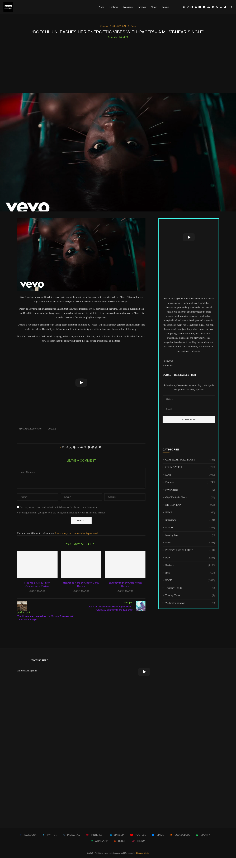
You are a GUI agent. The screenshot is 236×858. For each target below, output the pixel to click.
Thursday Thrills (190, 588)
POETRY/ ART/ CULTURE (190, 550)
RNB (190, 573)
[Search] (231, 7)
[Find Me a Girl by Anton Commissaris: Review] (37, 564)
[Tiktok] (225, 7)
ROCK (190, 580)
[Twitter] (184, 7)
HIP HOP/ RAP (190, 505)
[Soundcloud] (208, 7)
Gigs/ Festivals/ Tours (190, 497)
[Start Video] (81, 382)
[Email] (204, 7)
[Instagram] (188, 7)
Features (114, 7)
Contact (165, 7)
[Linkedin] (196, 7)
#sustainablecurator (30, 429)
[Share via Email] (100, 447)
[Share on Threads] (96, 447)
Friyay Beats (190, 490)
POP (190, 557)
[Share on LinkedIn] (78, 447)
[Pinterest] (192, 7)
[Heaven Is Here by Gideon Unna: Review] (81, 564)
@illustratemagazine (27, 670)
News (101, 7)
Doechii (52, 429)
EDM (190, 474)
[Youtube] (200, 7)
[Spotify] (213, 7)
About (154, 7)
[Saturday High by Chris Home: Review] (125, 564)
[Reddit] (221, 7)
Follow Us (168, 365)
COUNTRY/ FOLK (190, 467)
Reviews (142, 7)
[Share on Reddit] (81, 447)
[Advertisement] (118, 64)
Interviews (128, 7)
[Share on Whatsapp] (85, 447)
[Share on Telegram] (89, 447)
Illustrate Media (142, 853)
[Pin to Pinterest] (74, 447)
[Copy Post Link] (92, 447)
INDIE (190, 512)
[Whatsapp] (217, 7)
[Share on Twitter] (70, 447)
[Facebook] (180, 7)
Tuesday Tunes (190, 595)
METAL (190, 527)
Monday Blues (190, 535)
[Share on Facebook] (67, 447)
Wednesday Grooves (190, 603)
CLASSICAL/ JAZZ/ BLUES (190, 459)
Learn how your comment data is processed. (76, 533)
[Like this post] (63, 447)
